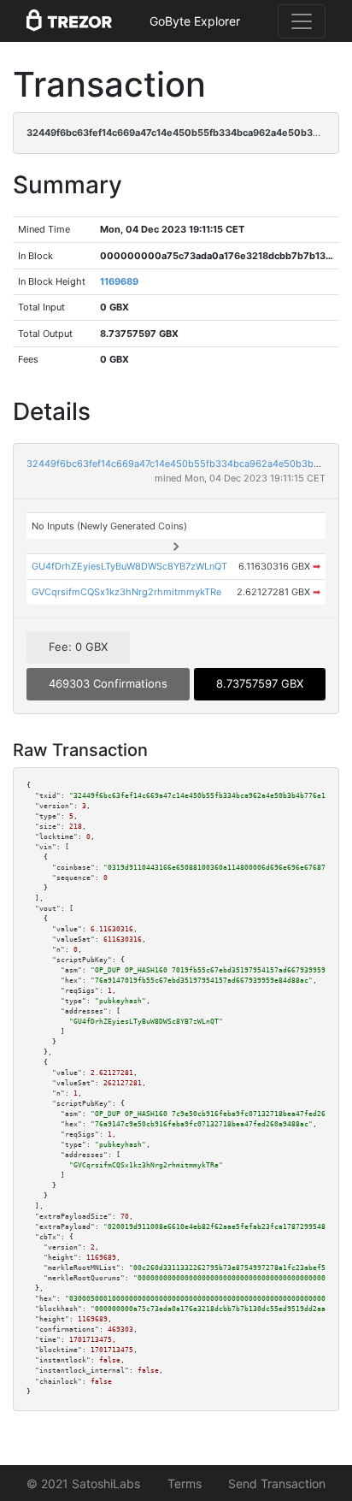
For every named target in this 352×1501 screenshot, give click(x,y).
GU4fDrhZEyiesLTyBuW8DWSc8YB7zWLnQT (129, 566)
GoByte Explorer (195, 21)
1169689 (119, 281)
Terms (184, 1483)
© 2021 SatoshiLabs (83, 1483)
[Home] (69, 21)
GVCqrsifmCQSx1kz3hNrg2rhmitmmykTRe (126, 592)
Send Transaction (277, 1483)
